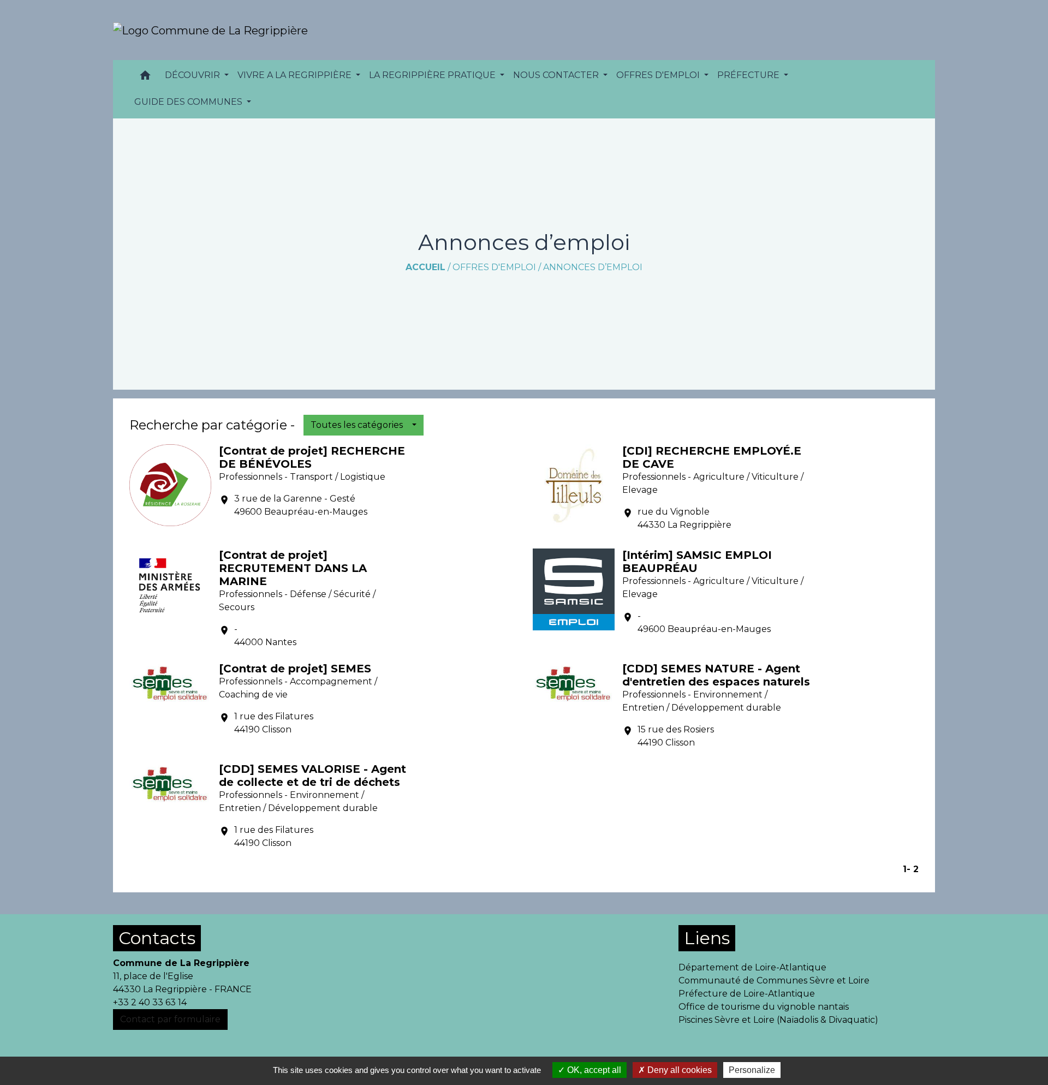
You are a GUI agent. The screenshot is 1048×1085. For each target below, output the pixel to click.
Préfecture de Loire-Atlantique (746, 993)
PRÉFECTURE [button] (749, 75)
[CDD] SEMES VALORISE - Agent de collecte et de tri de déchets (312, 775)
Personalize (752, 1070)
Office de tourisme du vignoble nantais (763, 1006)
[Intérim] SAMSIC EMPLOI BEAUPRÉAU (697, 562)
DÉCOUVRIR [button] (193, 75)
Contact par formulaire (170, 1019)
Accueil (425, 267)
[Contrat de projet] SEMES (295, 668)
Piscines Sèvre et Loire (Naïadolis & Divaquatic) (778, 1020)
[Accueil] (210, 30)
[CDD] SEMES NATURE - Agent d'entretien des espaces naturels (716, 675)
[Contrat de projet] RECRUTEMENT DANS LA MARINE (293, 568)
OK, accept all (593, 1070)
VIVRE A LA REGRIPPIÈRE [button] (295, 75)
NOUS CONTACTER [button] (557, 75)
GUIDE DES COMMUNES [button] (189, 102)
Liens (707, 938)
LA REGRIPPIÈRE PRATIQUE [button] (433, 75)
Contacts (156, 938)
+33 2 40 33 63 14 (150, 1002)
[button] (145, 77)
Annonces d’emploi (592, 267)
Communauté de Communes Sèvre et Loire (774, 980)
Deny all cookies (678, 1070)
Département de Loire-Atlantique (752, 967)
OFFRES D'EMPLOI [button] (659, 75)
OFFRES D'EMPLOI (494, 267)
